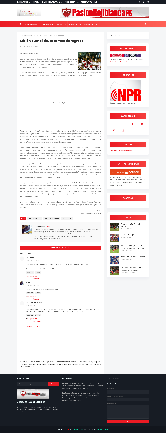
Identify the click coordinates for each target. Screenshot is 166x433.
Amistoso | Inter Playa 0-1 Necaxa (131, 225)
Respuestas (32, 276)
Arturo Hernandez (34, 302)
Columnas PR (30, 35)
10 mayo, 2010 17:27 (32, 305)
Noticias (36, 2)
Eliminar (37, 273)
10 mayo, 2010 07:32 (33, 285)
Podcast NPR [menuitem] (47, 24)
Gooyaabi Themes (102, 430)
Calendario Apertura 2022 (52, 2)
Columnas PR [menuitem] (75, 24)
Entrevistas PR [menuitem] (90, 24)
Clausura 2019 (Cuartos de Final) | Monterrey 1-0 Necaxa (132, 247)
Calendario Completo (119, 62)
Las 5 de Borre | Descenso (131, 235)
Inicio (22, 35)
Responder (29, 273)
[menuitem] (20, 24)
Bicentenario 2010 (34, 218)
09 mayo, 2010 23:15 (33, 261)
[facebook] (139, 2)
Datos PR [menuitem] (60, 24)
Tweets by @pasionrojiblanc (121, 151)
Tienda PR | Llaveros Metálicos (133, 257)
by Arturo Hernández (51, 218)
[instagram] (147, 2)
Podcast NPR (70, 2)
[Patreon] (114, 123)
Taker (23, 46)
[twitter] (143, 2)
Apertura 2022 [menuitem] (31, 24)
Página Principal (23, 2)
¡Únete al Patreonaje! (89, 2)
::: (78, 2)
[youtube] (123, 130)
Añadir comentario (35, 326)
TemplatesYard (77, 430)
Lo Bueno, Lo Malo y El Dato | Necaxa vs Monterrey (132, 268)
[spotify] (123, 123)
